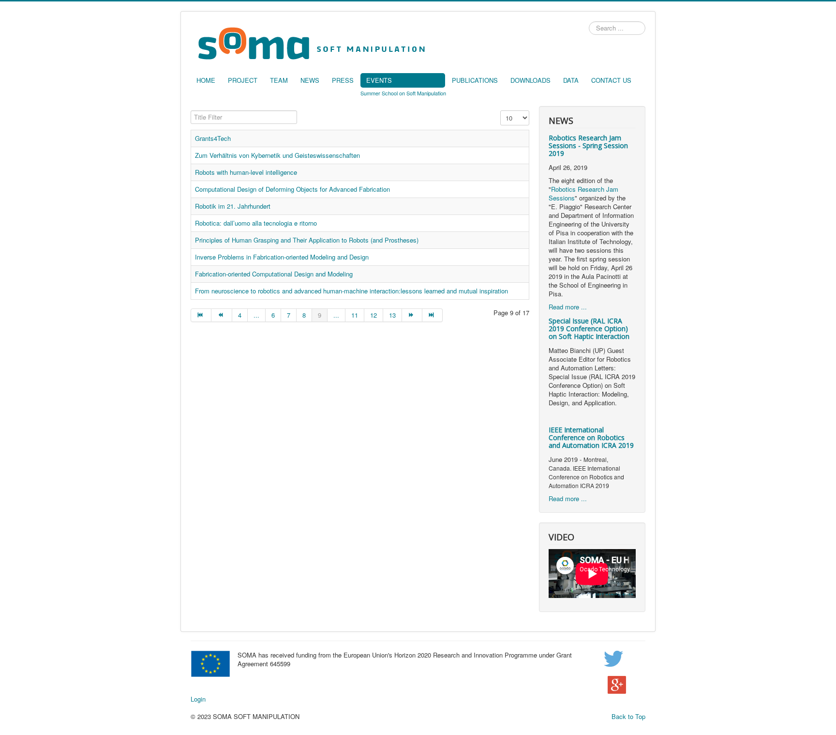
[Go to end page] (432, 315)
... (256, 315)
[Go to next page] (412, 315)
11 (354, 315)
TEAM (279, 80)
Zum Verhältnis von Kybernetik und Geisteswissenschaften (277, 155)
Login (198, 699)
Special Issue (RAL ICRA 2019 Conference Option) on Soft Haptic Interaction (589, 328)
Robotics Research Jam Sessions (583, 193)
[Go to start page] (201, 315)
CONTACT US (611, 80)
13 (392, 315)
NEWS (309, 80)
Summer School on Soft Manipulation (403, 93)
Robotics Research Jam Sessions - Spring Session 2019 (588, 145)
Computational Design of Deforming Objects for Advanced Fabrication (292, 189)
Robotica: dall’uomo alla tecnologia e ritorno (256, 223)
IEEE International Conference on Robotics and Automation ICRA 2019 (591, 437)
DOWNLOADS (530, 80)
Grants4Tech (213, 138)
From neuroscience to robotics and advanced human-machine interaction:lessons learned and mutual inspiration (351, 290)
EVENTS (379, 80)
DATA (571, 80)
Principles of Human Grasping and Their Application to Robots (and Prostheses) (306, 240)
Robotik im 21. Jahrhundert (232, 206)
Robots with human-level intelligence (246, 172)
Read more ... (568, 306)
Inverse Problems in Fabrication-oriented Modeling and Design (282, 256)
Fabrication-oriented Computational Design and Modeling (274, 273)
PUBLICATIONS (475, 80)
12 (373, 315)
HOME (205, 80)
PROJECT (242, 80)
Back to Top (628, 716)
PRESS (343, 80)
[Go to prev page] (221, 315)
